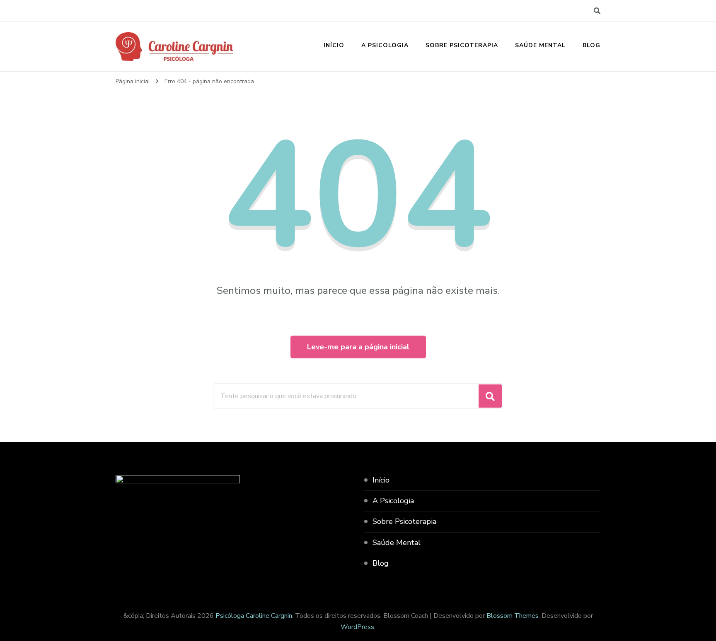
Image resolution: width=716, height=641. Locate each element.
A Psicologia (385, 45)
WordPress (357, 626)
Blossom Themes (512, 615)
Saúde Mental (540, 45)
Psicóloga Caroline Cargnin (253, 615)
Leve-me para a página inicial (358, 347)
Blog (591, 45)
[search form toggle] (597, 10)
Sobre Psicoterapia (462, 45)
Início (334, 45)
